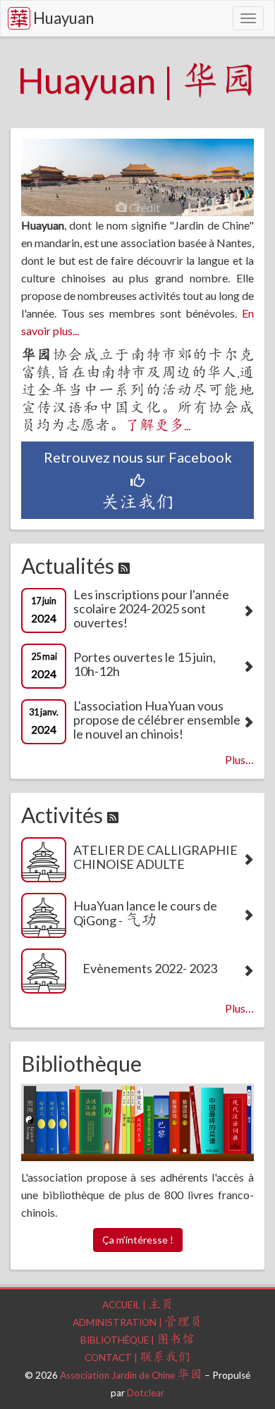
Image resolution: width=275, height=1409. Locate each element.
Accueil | (137, 1304)
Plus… (239, 759)
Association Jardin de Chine (131, 1375)
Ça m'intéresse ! (137, 1240)
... (157, 425)
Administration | (137, 1322)
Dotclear (145, 1392)
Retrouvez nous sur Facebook (138, 481)
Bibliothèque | (137, 1340)
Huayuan (63, 17)
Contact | (137, 1357)
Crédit (143, 207)
